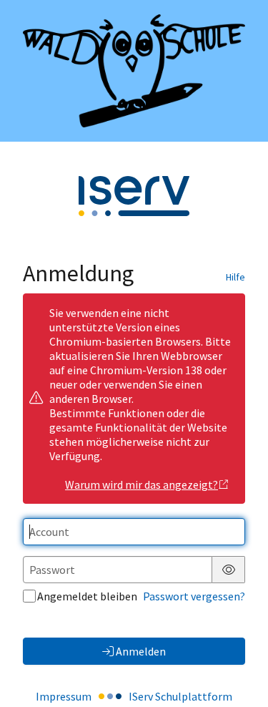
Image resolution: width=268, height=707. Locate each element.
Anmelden (141, 651)
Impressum (63, 696)
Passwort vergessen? (194, 596)
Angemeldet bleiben (87, 596)
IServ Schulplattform (180, 696)
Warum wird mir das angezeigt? (141, 484)
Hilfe (235, 276)
